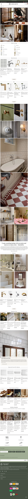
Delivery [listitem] (10, 451)
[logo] (13, 4)
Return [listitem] (14, 451)
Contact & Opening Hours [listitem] (4, 451)
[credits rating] (16, 494)
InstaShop (23, 408)
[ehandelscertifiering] (14, 494)
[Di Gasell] (11, 494)
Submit (25, 460)
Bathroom (14, 253)
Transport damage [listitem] (18, 451)
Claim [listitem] (23, 451)
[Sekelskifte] (14, 464)
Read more (8, 328)
